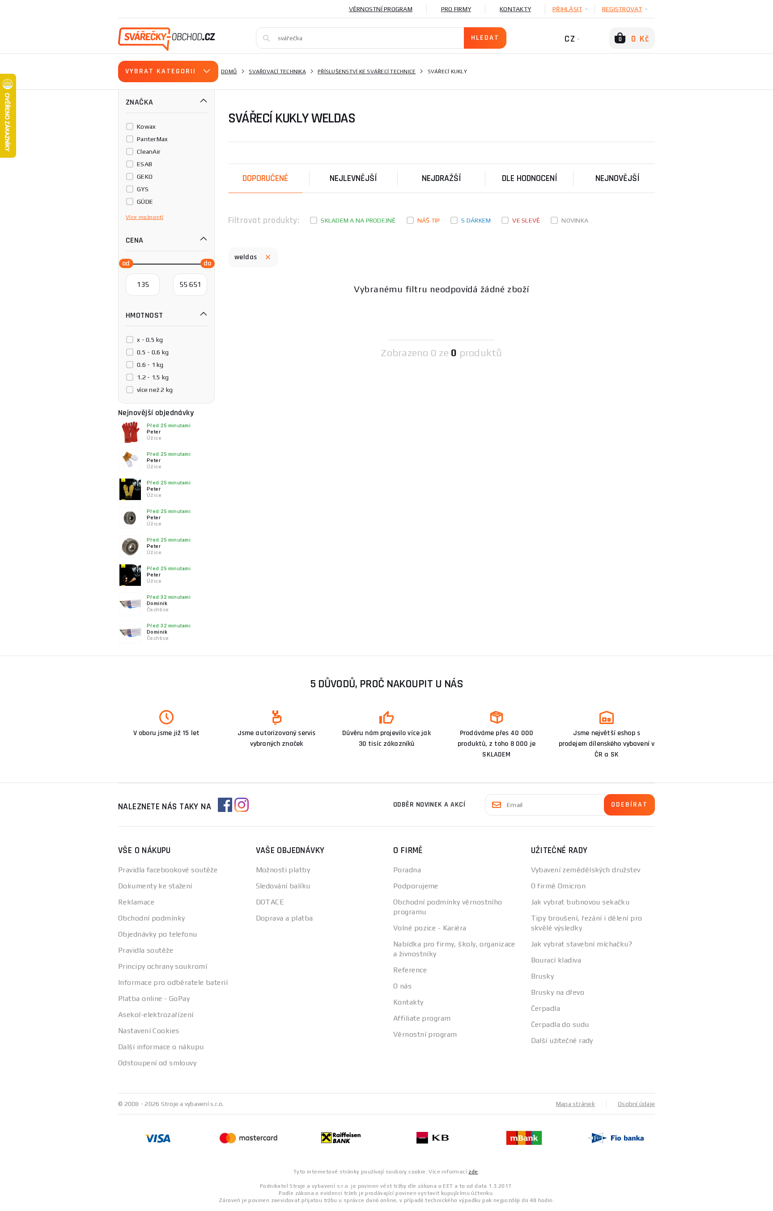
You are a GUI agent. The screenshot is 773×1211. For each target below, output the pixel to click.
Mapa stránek (575, 1103)
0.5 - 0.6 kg (153, 352)
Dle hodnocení (529, 178)
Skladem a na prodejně (358, 220)
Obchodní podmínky (151, 918)
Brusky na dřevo (558, 992)
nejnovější (617, 178)
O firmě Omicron (558, 886)
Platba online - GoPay (154, 998)
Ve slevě (526, 220)
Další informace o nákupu (161, 1047)
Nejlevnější (353, 178)
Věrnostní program (380, 9)
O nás (402, 986)
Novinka (574, 220)
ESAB (144, 164)
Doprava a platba (284, 918)
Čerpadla (546, 1008)
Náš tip (428, 220)
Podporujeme (415, 886)
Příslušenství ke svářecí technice (367, 71)
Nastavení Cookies (148, 1030)
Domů (229, 71)
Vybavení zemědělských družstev (586, 870)
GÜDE (145, 201)
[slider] (123, 262)
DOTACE (270, 902)
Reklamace (136, 902)
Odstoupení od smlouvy (157, 1063)
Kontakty (515, 9)
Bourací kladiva (556, 960)
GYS (143, 189)
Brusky (542, 976)
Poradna (407, 870)
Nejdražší (441, 178)
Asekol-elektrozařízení (156, 1014)
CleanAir (149, 151)
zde (473, 1172)
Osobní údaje (636, 1103)
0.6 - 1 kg (150, 364)
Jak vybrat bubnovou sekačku (580, 902)
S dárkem (476, 220)
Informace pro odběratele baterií (173, 982)
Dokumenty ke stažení (155, 886)
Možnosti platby (283, 870)
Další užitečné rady (562, 1040)
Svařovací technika (277, 71)
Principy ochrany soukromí (162, 966)
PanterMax (152, 139)
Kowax (146, 126)
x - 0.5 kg (150, 339)
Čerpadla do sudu (560, 1024)
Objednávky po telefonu (157, 934)
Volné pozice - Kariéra (430, 928)
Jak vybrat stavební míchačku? (582, 944)
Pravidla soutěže (145, 950)
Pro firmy (456, 9)
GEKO (145, 176)
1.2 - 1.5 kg (153, 377)
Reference (410, 970)
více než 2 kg (155, 389)
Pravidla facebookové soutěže (167, 870)
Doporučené (265, 178)
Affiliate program (421, 1018)
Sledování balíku (283, 886)
